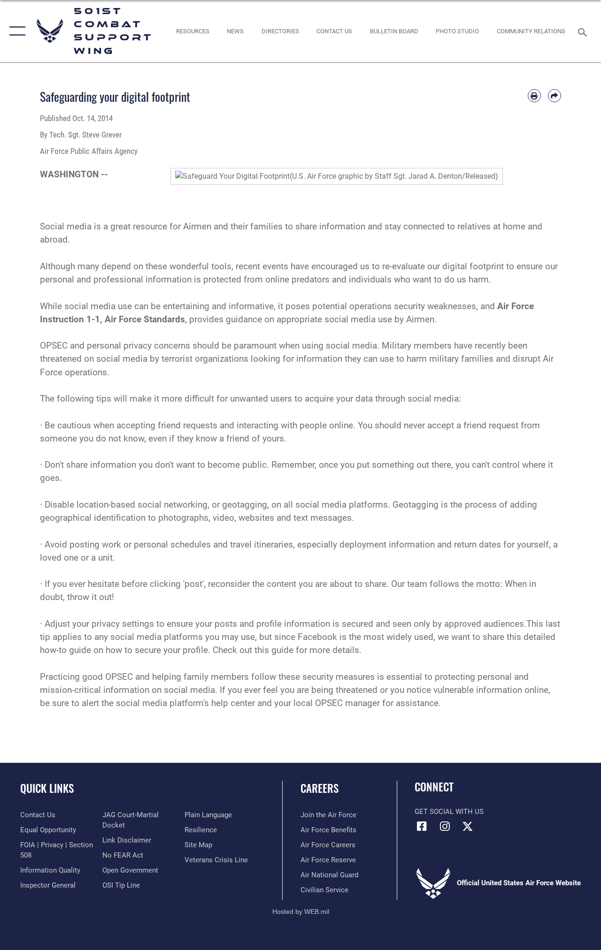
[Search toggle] (584, 31)
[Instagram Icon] (445, 826)
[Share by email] (554, 95)
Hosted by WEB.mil (300, 911)
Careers (319, 788)
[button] (15, 31)
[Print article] (534, 95)
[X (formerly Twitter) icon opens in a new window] (468, 826)
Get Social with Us (449, 811)
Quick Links (47, 788)
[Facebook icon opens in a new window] (422, 826)
